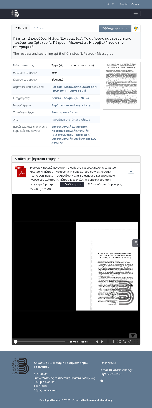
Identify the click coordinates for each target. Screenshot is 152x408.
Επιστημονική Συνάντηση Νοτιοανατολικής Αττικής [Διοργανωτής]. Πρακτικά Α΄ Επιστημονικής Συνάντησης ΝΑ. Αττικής (74, 134)
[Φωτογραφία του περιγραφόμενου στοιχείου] (122, 85)
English (124, 4)
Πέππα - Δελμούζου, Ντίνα (70, 98)
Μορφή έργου (22, 105)
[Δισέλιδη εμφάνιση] (113, 342)
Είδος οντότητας (23, 65)
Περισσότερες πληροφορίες (106, 184)
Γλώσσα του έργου (25, 79)
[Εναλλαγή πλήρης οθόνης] (135, 342)
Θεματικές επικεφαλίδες (28, 87)
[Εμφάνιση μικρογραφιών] (119, 342)
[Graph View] (136, 28)
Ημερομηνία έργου (25, 72)
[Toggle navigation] (136, 13)
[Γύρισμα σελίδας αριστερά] (97, 342)
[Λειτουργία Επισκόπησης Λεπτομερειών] (136, 243)
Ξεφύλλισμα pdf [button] (73, 184)
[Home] (16, 13)
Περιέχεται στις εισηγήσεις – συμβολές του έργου (31, 128)
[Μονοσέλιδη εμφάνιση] (108, 342)
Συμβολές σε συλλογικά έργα (72, 105)
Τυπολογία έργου (24, 112)
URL (15, 119)
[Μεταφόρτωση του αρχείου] (131, 170)
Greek (135, 4)
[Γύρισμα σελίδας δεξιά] (102, 342)
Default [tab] (22, 28)
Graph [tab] (40, 28)
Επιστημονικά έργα (65, 112)
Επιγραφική (78, 90)
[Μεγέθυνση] (130, 342)
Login (106, 4)
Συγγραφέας (21, 98)
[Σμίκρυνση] (124, 342)
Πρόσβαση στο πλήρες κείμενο (71, 119)
